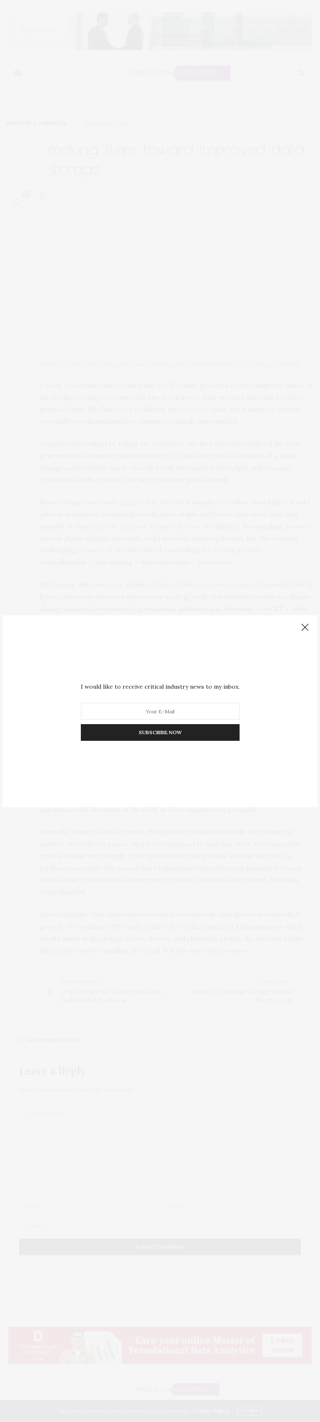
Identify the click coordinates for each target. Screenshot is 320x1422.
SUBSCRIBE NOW (160, 732)
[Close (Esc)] (305, 627)
